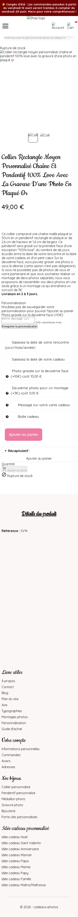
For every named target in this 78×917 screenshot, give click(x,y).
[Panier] (71, 26)
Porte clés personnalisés (19, 817)
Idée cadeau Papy (15, 873)
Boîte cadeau (28, 416)
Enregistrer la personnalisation (19, 326)
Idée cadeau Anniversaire (20, 849)
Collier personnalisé (16, 787)
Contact (8, 687)
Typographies (12, 711)
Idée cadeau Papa (15, 861)
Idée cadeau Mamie (16, 867)
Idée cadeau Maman (17, 855)
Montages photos (15, 717)
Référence (10, 531)
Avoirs (6, 761)
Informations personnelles (21, 749)
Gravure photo (12, 805)
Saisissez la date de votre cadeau (38, 359)
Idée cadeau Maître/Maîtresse (24, 885)
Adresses (8, 767)
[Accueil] (39, 26)
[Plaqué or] (16, 225)
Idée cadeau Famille (16, 879)
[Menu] (5, 26)
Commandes (11, 755)
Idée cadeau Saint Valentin (21, 843)
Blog (5, 693)
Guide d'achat (12, 729)
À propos (8, 681)
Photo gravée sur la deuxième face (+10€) (32, 315)
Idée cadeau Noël (14, 837)
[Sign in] (58, 26)
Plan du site (10, 699)
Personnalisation (14, 723)
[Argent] (5, 225)
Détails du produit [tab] (39, 513)
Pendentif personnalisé (18, 793)
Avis (4, 705)
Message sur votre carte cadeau (44, 405)
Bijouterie (8, 811)
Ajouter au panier (14, 469)
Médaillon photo (13, 799)
